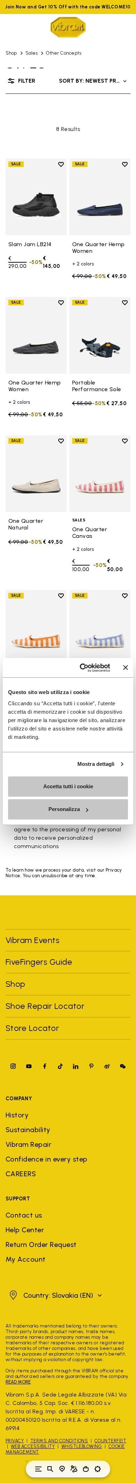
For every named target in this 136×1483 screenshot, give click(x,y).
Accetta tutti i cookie (68, 786)
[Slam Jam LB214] (36, 197)
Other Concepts (63, 53)
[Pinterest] (91, 1066)
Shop (11, 53)
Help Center (25, 1230)
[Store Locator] (62, 1469)
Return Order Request (41, 1244)
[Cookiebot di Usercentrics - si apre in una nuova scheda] (82, 667)
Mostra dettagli (96, 764)
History (17, 1115)
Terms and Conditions (59, 1440)
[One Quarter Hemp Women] (99, 197)
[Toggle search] (50, 1469)
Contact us (24, 1215)
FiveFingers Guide (40, 962)
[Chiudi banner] (125, 667)
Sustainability (28, 1129)
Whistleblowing (81, 1446)
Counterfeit (110, 1440)
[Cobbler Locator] (74, 1469)
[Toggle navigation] (38, 1469)
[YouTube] (29, 1066)
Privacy (15, 1440)
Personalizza (64, 809)
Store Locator (32, 1028)
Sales (31, 53)
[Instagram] (13, 1066)
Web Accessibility (33, 1446)
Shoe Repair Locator (45, 1006)
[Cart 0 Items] (86, 1469)
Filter (26, 80)
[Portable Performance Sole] (99, 335)
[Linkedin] (75, 1066)
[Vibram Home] (68, 27)
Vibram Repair (28, 1144)
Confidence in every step (47, 1159)
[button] (55, 1295)
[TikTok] (60, 1066)
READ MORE (18, 1382)
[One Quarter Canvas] (99, 473)
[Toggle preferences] (97, 1469)
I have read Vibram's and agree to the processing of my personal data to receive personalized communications (67, 834)
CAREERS (21, 1174)
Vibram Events (32, 940)
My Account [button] (26, 1259)
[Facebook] (44, 1066)
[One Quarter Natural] (36, 473)
